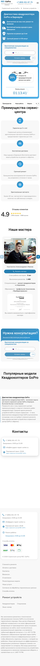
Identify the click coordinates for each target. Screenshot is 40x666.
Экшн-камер (7, 607)
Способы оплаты (8, 591)
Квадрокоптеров (8, 604)
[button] (38, 257)
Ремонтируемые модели (11, 581)
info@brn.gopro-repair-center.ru (17, 447)
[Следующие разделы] (38, 103)
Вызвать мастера (20, 271)
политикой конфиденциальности (20, 62)
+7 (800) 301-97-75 (25, 2)
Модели (29, 103)
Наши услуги (7, 584)
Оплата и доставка (9, 568)
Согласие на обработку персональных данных (19, 588)
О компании (6, 578)
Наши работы (19, 103)
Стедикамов (21, 604)
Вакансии (6, 574)
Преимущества (7, 103)
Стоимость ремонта (9, 564)
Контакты (5, 571)
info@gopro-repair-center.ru (15, 522)
